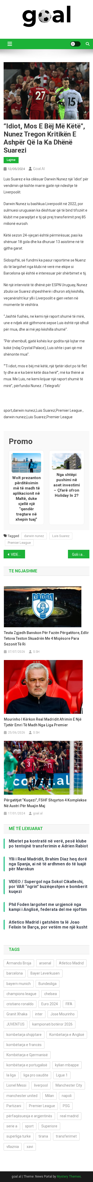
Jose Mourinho (62, 1014)
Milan (49, 1096)
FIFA (69, 1004)
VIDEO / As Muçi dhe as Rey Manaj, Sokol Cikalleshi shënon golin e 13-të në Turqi (18, 554)
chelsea (50, 994)
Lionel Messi (16, 1085)
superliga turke (18, 1136)
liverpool (41, 1085)
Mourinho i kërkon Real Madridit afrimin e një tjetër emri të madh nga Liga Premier (42, 722)
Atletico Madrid (71, 963)
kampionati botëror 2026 (52, 1024)
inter (39, 1014)
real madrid (69, 1116)
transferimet (66, 1136)
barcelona (14, 973)
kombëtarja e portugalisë (26, 1065)
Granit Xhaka (16, 1014)
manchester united (21, 1096)
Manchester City (69, 1085)
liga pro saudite (36, 1075)
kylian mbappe (67, 1065)
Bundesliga (47, 984)
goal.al (39, 169)
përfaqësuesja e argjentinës (29, 1116)
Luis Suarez (60, 536)
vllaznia (12, 1147)
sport (29, 1126)
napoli (67, 1096)
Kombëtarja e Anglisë (66, 1035)
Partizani (13, 1106)
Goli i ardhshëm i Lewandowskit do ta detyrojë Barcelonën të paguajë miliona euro (80, 554)
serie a (11, 1126)
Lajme (11, 160)
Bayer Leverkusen (45, 973)
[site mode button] (75, 44)
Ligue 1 (62, 1075)
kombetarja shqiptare (24, 1035)
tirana (43, 1136)
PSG (66, 1106)
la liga (11, 1075)
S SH (36, 652)
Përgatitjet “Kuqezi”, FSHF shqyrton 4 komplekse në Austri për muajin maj (45, 803)
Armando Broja (18, 963)
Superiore (49, 1126)
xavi (30, 1147)
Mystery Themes (69, 1176)
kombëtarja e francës (24, 1045)
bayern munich (18, 984)
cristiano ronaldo (20, 1004)
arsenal (45, 963)
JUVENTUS (15, 1024)
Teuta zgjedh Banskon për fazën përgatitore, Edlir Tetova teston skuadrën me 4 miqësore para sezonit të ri (46, 638)
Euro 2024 (49, 1004)
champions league (21, 994)
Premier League (19, 543)
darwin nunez (34, 536)
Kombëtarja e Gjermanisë (27, 1055)
